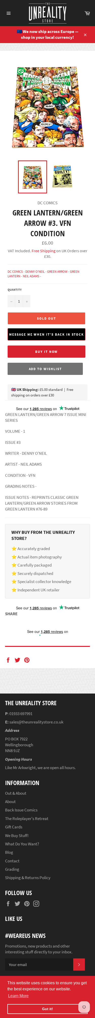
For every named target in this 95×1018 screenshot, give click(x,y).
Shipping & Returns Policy (27, 877)
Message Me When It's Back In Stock (46, 334)
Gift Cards (13, 827)
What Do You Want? (22, 844)
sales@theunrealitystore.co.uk (36, 722)
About (10, 801)
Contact (12, 861)
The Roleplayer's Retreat (26, 818)
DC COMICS (15, 271)
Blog (9, 852)
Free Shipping (43, 250)
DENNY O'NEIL (35, 271)
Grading (12, 869)
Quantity (15, 290)
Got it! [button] (47, 1009)
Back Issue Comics (21, 810)
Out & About (15, 793)
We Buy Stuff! (17, 835)
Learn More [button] (18, 996)
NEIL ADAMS (31, 276)
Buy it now (46, 352)
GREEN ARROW (57, 271)
